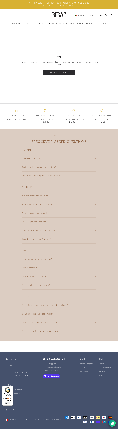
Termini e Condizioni (13, 394)
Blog (58, 23)
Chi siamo (102, 23)
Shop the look (77, 23)
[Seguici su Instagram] (13, 409)
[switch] (7, 403)
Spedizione (103, 364)
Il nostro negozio (86, 364)
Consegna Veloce (105, 367)
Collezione (30, 23)
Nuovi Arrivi (17, 23)
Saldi (65, 23)
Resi (100, 375)
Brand (40, 23)
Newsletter (84, 371)
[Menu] (11, 387)
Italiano (91, 15)
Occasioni (50, 23)
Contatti (83, 367)
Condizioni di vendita (14, 390)
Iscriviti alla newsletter (21, 374)
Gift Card (90, 23)
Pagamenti (103, 371)
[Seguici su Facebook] (7, 409)
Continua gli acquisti (59, 72)
